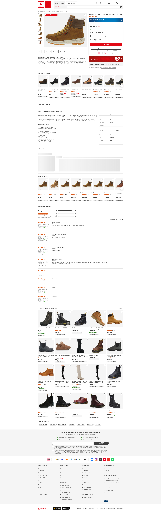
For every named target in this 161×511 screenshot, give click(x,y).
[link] (72, 3)
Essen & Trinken (43, 492)
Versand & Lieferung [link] (66, 497)
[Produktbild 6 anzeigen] (40, 38)
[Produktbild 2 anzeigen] (40, 20)
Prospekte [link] (86, 470)
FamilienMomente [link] (87, 487)
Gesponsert (120, 308)
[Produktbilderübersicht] (40, 30)
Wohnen (41, 480)
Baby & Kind (42, 477)
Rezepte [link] (85, 477)
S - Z (62, 477)
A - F (62, 470)
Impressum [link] (79, 508)
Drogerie (41, 484)
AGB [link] (97, 508)
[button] (65, 210)
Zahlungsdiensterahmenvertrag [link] (112, 478)
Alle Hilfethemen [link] (65, 485)
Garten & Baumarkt (44, 472)
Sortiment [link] (86, 475)
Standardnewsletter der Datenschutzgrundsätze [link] (62, 447)
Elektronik (42, 470)
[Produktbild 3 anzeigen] (40, 24)
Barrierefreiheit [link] (120, 508)
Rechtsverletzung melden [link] (67, 499)
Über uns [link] (107, 470)
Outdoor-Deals (43, 468)
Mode (41, 482)
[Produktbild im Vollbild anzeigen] (65, 30)
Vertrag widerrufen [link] (66, 492)
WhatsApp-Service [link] (87, 489)
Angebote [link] (86, 468)
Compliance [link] (85, 508)
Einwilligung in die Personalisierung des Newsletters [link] (62, 451)
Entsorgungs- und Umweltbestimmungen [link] (107, 508)
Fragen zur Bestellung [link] (66, 487)
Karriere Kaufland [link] (109, 490)
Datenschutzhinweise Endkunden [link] (112, 482)
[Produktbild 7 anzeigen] (40, 42)
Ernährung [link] (86, 484)
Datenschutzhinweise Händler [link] (111, 480)
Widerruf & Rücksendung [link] (67, 490)
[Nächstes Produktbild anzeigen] (40, 46)
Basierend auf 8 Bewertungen (45, 215)
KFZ (40, 489)
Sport (41, 487)
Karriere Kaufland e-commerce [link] (111, 492)
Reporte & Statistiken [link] (109, 468)
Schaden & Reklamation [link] (67, 494)
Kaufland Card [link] (87, 472)
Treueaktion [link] (86, 480)
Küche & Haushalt (43, 475)
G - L (62, 472)
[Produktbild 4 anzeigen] (40, 29)
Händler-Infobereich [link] (88, 497)
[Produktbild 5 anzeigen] (40, 33)
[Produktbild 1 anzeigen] (40, 15)
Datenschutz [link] (91, 508)
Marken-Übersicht (43, 494)
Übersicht (64, 468)
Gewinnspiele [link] (86, 482)
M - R (63, 475)
